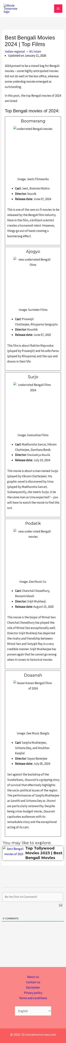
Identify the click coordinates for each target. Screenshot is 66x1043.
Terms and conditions (33, 998)
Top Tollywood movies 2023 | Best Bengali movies (43, 853)
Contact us (33, 982)
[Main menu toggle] (58, 8)
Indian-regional (15, 52)
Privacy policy (33, 993)
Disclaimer (33, 987)
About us (33, 977)
